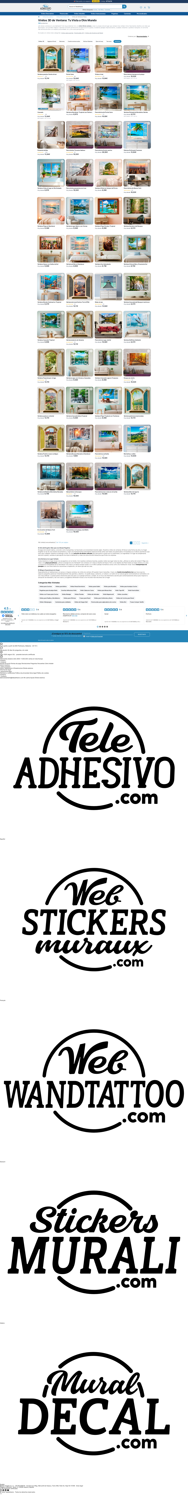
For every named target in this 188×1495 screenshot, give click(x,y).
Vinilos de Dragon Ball (80, 602)
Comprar (3, 662)
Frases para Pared (85, 598)
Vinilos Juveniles (122, 594)
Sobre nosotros (5, 667)
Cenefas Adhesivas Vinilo (68, 590)
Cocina (95, 10)
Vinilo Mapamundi (108, 594)
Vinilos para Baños (61, 586)
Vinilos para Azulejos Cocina (128, 586)
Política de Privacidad (97, 636)
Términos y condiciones (7, 673)
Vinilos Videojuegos (46, 602)
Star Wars (101, 10)
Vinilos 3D (41, 41)
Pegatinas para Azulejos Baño (48, 590)
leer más (74, 615)
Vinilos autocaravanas (98, 13)
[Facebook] (3, 1490)
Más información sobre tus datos (46, 640)
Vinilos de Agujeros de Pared (94, 33)
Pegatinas (114, 13)
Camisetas (127, 13)
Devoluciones (26, 663)
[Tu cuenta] (145, 7)
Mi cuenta (27, 677)
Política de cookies (43, 673)
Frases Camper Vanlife (137, 602)
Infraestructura (18, 668)
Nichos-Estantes (87, 41)
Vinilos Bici (123, 602)
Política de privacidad (22, 673)
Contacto (3, 676)
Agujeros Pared (51, 41)
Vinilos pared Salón (94, 586)
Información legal (6, 671)
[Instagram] (1, 1490)
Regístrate (142, 634)
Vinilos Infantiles (79, 13)
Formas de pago (16, 663)
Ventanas (117, 41)
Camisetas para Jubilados (63, 602)
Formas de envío (5, 663)
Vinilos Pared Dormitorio (77, 586)
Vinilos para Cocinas (46, 586)
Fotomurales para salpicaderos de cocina (103, 602)
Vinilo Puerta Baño (133, 590)
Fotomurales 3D (79, 33)
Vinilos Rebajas (66, 594)
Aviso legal (33, 673)
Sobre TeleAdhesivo (6, 668)
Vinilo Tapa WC (119, 590)
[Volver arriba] (1, 1494)
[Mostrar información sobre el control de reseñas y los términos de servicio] (15, 619)
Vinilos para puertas (67, 33)
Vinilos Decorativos (47, 13)
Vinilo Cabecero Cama (87, 590)
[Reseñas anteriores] (18, 615)
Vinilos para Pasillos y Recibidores (50, 598)
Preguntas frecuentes (37, 663)
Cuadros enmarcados (74, 41)
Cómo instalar (49, 663)
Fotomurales (64, 13)
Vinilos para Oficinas (70, 598)
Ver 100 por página (62, 542)
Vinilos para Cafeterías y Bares (103, 598)
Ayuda (32, 677)
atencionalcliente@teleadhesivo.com (11, 677)
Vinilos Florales (79, 594)
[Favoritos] (141, 7)
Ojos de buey (99, 41)
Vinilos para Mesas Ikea (104, 590)
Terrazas (108, 41)
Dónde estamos (28, 668)
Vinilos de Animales (93, 594)
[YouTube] (8, 1490)
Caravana (107, 10)
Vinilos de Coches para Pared (125, 598)
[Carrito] (149, 7)
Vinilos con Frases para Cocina (49, 594)
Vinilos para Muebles (110, 586)
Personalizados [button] (142, 13)
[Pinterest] (6, 1490)
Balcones (62, 41)
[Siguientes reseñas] (186, 615)
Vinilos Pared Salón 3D (62, 17)
